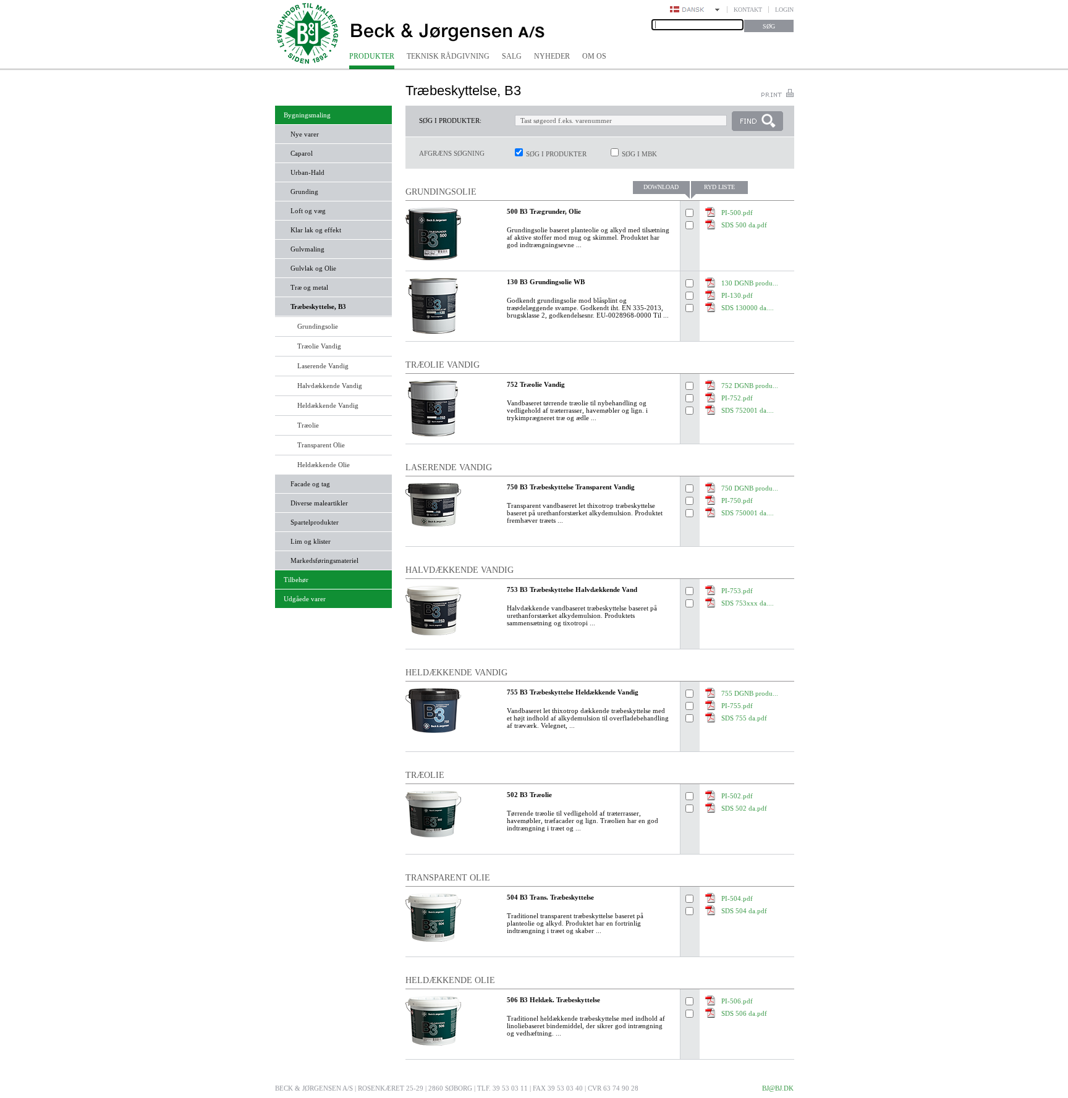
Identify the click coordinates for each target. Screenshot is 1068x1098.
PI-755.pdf (737, 705)
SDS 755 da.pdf (744, 718)
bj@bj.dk (778, 1088)
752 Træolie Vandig (536, 384)
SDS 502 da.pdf (744, 808)
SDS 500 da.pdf (744, 225)
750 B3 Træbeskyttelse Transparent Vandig (571, 487)
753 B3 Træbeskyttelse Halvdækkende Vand (572, 589)
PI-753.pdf (737, 590)
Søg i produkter (556, 154)
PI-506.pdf (737, 1001)
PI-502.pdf (737, 796)
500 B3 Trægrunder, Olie (544, 211)
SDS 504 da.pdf (744, 910)
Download (661, 187)
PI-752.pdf (737, 398)
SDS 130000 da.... (747, 307)
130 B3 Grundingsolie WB (546, 281)
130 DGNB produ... (749, 283)
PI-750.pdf (737, 500)
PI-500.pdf (737, 212)
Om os (594, 56)
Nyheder (552, 56)
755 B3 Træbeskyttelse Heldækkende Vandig (572, 692)
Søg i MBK (639, 154)
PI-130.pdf (737, 295)
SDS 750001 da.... (747, 513)
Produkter (371, 56)
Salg (512, 56)
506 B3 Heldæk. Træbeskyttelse (553, 999)
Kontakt (748, 9)
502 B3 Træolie (529, 794)
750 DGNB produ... (749, 488)
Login (784, 9)
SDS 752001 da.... (747, 410)
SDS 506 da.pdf (744, 1013)
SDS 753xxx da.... (747, 603)
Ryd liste (719, 187)
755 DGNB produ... (749, 693)
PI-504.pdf (737, 898)
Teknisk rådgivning (448, 56)
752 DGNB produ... (749, 385)
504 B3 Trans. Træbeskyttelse (550, 897)
